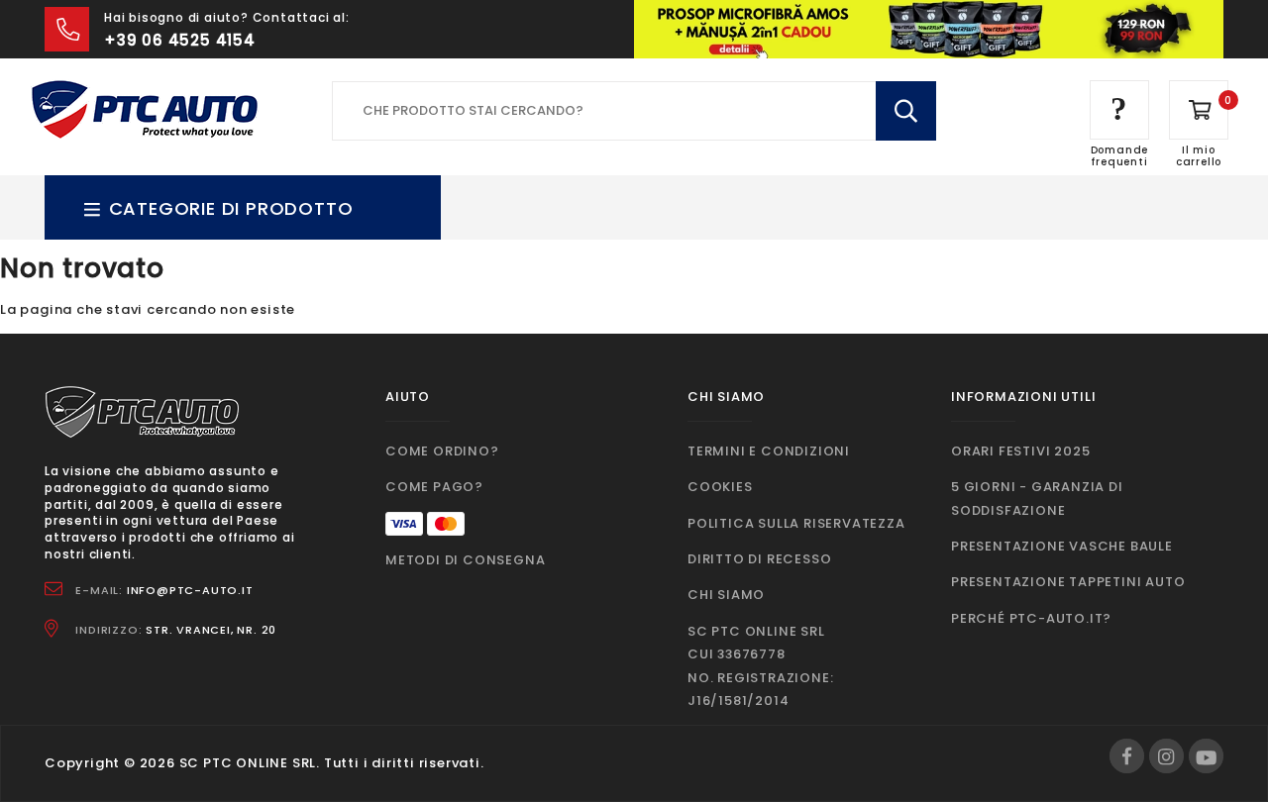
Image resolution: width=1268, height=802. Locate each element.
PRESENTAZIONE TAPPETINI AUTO (1068, 581)
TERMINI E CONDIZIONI (768, 451)
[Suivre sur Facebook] (1127, 756)
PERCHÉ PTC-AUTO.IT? (1031, 618)
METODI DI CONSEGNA (465, 560)
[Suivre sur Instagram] (1166, 756)
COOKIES (720, 486)
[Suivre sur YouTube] (1206, 756)
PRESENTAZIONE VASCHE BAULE (1062, 546)
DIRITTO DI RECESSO (759, 559)
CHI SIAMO (726, 594)
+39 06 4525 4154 (180, 40)
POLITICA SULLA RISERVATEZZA (796, 523)
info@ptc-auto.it (190, 590)
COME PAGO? (434, 486)
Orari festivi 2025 (1020, 451)
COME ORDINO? (442, 451)
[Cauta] (906, 111)
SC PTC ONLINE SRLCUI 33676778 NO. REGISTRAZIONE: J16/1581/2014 (760, 666)
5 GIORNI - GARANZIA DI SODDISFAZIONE (1037, 498)
